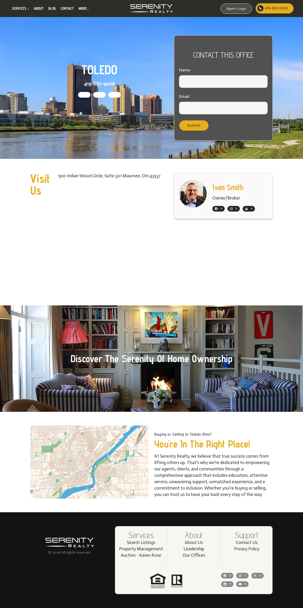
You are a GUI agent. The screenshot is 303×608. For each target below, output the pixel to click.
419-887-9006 (276, 8)
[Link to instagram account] (99, 95)
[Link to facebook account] (84, 95)
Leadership (193, 549)
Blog (52, 8)
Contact (67, 8)
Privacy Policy (246, 549)
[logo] (151, 8)
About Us (194, 542)
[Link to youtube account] (242, 584)
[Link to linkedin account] (227, 584)
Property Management (141, 549)
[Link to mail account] (114, 95)
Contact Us (247, 542)
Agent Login (236, 8)
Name (184, 70)
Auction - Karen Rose (141, 555)
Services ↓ (20, 8)
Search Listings (141, 542)
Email (184, 96)
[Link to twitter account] (257, 575)
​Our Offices (194, 555)
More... (84, 8)
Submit (194, 125)
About (39, 8)
